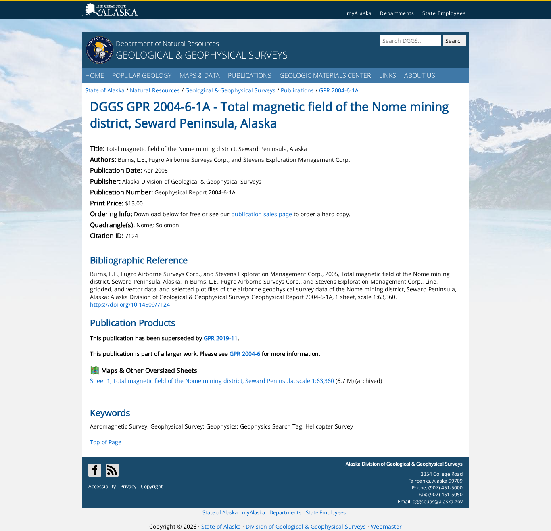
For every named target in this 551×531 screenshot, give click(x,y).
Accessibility (102, 486)
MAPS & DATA (199, 75)
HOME (94, 75)
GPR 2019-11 (221, 338)
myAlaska (359, 13)
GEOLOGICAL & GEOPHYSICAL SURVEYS (202, 54)
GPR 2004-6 (245, 353)
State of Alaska (220, 512)
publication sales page (261, 214)
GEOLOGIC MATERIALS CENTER (325, 75)
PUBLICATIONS (249, 75)
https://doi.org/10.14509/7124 (130, 304)
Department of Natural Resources (167, 43)
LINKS (387, 75)
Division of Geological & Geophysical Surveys (306, 526)
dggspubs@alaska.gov (438, 501)
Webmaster (386, 526)
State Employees (444, 13)
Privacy (128, 486)
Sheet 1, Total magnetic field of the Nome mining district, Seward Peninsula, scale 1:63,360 (212, 381)
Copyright (152, 486)
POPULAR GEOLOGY (141, 75)
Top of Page (105, 442)
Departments (397, 13)
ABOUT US (419, 75)
